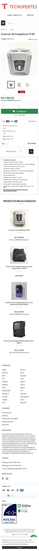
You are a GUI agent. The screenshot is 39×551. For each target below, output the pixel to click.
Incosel (22, 370)
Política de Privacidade (10, 418)
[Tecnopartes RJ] (19, 6)
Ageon (12, 29)
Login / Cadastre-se (14, 15)
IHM (3, 402)
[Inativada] (9, 514)
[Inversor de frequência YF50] (19, 226)
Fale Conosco (6, 412)
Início (4, 29)
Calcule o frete (11, 151)
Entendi (19, 547)
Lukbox (22, 382)
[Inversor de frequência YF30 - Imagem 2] (19, 84)
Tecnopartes (24, 397)
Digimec (5, 385)
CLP (3, 379)
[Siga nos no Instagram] (7, 479)
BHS (3, 376)
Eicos (4, 388)
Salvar (22, 92)
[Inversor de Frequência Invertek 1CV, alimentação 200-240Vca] (19, 299)
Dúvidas (5, 415)
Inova (22, 373)
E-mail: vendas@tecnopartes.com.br (14, 468)
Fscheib (4, 397)
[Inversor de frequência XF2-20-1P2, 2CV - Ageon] (19, 337)
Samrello (23, 394)
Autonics (5, 373)
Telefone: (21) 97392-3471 (11, 462)
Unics (22, 400)
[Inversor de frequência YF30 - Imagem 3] (27, 84)
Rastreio (30, 15)
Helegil (4, 400)
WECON (23, 402)
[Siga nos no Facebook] (2, 479)
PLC (21, 391)
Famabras (5, 394)
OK (31, 151)
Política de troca (7, 421)
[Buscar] (35, 22)
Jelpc (22, 379)
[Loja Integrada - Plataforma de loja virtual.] (19, 534)
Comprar (21, 111)
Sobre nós (5, 424)
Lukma (22, 385)
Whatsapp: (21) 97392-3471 (12, 465)
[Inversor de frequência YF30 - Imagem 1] (11, 84)
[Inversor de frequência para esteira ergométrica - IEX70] (19, 262)
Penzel (22, 388)
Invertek (23, 376)
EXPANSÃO (6, 391)
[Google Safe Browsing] (23, 511)
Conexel (5, 382)
